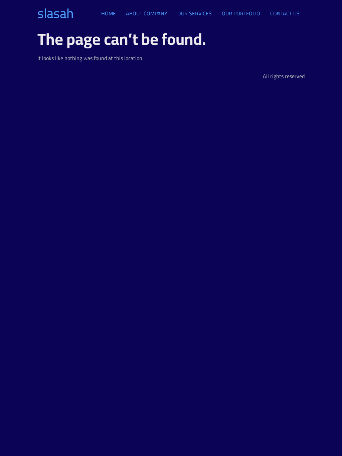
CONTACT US (285, 13)
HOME (108, 13)
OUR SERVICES (194, 13)
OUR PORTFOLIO (241, 13)
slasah (55, 13)
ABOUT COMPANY (146, 13)
